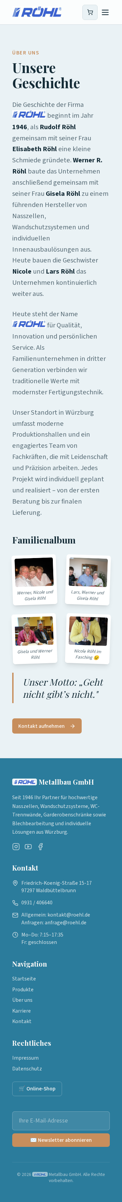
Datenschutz (27, 1068)
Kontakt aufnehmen (41, 726)
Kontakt (22, 1021)
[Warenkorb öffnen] (90, 12)
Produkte (23, 989)
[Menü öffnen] (105, 12)
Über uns (22, 1000)
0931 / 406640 (37, 902)
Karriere (21, 1011)
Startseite (24, 979)
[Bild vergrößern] (34, 572)
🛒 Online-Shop (37, 1088)
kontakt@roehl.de (68, 915)
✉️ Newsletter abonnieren (61, 1140)
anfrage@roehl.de (65, 922)
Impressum (25, 1058)
